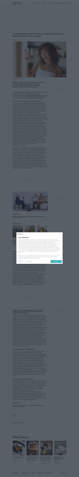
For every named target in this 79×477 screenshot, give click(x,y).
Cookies (25, 258)
